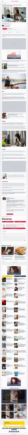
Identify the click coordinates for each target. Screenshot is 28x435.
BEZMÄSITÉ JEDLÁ (20, 364)
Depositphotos (4, 89)
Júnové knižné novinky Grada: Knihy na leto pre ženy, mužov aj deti (21, 374)
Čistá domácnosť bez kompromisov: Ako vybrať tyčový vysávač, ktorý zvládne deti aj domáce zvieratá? (9, 373)
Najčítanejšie (7, 276)
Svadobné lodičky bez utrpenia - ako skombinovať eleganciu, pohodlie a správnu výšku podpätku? (10, 295)
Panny (13, 158)
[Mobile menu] (26, 1)
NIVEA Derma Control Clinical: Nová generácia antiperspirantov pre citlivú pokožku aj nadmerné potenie (22, 331)
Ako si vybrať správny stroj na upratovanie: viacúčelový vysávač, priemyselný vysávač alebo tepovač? (22, 345)
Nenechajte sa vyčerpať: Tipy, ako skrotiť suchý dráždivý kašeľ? (9, 323)
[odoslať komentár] (24, 240)
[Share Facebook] (2, 219)
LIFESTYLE (19, 329)
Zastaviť (4, 32)
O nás (3, 428)
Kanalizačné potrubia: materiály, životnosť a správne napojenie (9, 359)
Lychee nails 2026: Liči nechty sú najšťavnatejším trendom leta (9, 288)
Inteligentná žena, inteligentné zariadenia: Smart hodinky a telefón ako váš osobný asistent (22, 324)
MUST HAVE (19, 293)
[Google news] (16, 431)
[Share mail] (11, 219)
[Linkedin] (18, 431)
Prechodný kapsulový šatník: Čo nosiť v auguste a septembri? (22, 279)
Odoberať (22, 425)
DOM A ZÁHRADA (20, 336)
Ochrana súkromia (22, 428)
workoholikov (7, 61)
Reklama (10, 428)
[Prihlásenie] (2, 1)
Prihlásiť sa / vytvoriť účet (14, 228)
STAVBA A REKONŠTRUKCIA (22, 350)
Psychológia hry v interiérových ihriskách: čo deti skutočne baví (9, 337)
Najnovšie (20, 276)
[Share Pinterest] (7, 219)
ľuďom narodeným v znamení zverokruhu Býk (10, 97)
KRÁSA (7, 314)
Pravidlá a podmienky (16, 428)
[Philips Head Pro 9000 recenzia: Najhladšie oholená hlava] (20, 407)
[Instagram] (9, 431)
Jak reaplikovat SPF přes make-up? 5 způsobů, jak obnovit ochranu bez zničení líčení (22, 317)
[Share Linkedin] (9, 219)
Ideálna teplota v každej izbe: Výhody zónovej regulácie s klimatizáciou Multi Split (21, 359)
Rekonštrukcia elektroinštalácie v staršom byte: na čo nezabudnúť (10, 352)
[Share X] (6, 219)
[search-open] (3, 1)
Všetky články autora (10, 214)
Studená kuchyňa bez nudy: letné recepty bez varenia (22, 366)
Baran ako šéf (19, 123)
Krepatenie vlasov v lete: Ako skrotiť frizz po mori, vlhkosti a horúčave (21, 283)
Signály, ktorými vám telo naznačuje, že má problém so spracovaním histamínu (22, 302)
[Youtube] (11, 431)
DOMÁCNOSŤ (20, 343)
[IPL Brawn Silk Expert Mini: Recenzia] (20, 415)
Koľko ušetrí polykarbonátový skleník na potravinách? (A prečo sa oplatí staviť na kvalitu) (22, 338)
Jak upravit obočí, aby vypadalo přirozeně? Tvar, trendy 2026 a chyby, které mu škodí (9, 316)
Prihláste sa (7, 224)
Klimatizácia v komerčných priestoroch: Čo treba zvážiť (22, 352)
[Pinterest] (15, 431)
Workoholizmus (4, 70)
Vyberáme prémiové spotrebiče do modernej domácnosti (9, 366)
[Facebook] (13, 431)
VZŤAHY (7, 307)
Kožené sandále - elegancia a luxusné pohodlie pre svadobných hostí (22, 295)
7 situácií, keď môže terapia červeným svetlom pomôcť (10, 301)
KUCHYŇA (7, 364)
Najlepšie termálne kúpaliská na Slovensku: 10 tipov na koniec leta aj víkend (10, 283)
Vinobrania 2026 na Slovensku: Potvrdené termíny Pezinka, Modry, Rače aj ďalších (9, 278)
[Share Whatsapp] (4, 219)
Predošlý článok (8, 221)
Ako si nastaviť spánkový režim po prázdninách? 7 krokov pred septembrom (21, 309)
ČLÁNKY (7, 321)
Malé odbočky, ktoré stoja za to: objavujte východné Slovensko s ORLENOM (10, 330)
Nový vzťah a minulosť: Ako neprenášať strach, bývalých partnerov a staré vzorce (10, 309)
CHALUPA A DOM (8, 357)
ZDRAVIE (7, 300)
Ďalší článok (20, 221)
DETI (6, 335)
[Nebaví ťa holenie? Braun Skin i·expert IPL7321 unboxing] (8, 415)
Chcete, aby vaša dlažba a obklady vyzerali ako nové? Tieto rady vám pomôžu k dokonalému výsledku (10, 344)
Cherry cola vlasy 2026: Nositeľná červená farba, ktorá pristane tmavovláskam (21, 288)
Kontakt (7, 428)
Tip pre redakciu (14, 429)
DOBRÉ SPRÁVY (8, 328)
